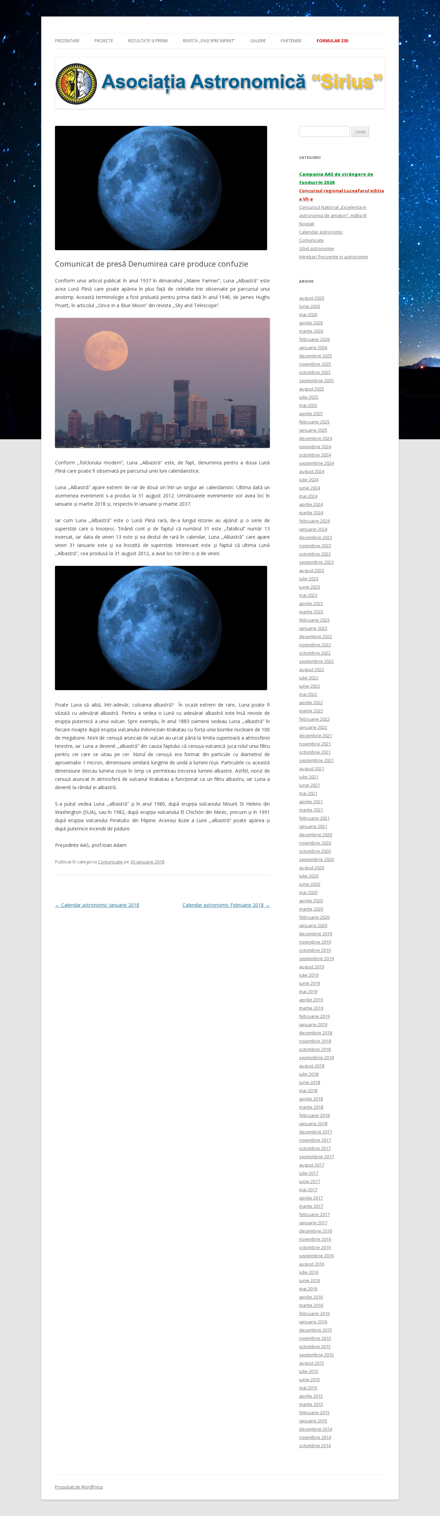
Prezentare (67, 41)
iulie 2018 (308, 1074)
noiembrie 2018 (315, 1041)
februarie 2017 (314, 1214)
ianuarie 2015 (313, 1421)
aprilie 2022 (311, 702)
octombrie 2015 (315, 1346)
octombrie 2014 (315, 1445)
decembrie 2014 (315, 1429)
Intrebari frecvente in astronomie (333, 257)
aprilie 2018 (311, 1099)
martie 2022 (311, 711)
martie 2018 (311, 1107)
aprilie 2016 (311, 1297)
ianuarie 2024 (313, 529)
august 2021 (311, 768)
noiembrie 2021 (315, 744)
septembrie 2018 (316, 1057)
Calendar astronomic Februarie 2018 (226, 905)
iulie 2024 (308, 479)
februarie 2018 (314, 1115)
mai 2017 (308, 1189)
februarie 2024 (314, 521)
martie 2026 (311, 331)
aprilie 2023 (311, 603)
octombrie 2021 (315, 752)
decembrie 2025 (315, 356)
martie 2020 (311, 909)
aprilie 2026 (311, 323)
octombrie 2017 (315, 1148)
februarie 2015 (314, 1412)
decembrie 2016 (315, 1231)
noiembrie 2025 (315, 364)
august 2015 (311, 1363)
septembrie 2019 (316, 958)
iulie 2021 (308, 777)
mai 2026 (308, 314)
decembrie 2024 (315, 438)
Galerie (258, 41)
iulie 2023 (308, 579)
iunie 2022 (309, 686)
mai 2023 (308, 595)
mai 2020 (308, 892)
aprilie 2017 (311, 1198)
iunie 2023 (309, 587)
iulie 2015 (308, 1371)
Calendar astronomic (321, 232)
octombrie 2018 (315, 1049)
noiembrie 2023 (315, 545)
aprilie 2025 (311, 413)
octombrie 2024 (315, 455)
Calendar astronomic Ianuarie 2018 (97, 905)
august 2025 (311, 389)
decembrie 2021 (315, 735)
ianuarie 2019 (313, 1024)
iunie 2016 (309, 1280)
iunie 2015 (309, 1379)
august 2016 (311, 1264)
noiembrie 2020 (315, 843)
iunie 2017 (309, 1181)
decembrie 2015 (315, 1330)
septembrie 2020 (316, 859)
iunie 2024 (309, 488)
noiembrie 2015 (315, 1338)
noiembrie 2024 (315, 446)
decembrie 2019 (315, 934)
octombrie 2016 (315, 1247)
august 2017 (311, 1165)
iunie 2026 (309, 306)
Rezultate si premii (148, 41)
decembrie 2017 (315, 1132)
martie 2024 (311, 512)
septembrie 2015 (316, 1355)
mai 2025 (308, 405)
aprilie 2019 (311, 1000)
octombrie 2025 (315, 372)
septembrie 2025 (316, 380)
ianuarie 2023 (313, 628)
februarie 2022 (314, 719)
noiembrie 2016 (315, 1239)
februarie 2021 (314, 818)
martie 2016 (311, 1305)
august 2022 (311, 669)
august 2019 (311, 967)
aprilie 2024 (311, 504)
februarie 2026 (314, 339)
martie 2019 (311, 1008)
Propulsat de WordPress (79, 1487)
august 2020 (311, 867)
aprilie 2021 (311, 801)
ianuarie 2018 (313, 1123)
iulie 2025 (308, 397)
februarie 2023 (314, 620)
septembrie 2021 (316, 760)
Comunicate (110, 862)
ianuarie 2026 (313, 347)
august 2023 (311, 570)
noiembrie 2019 (315, 942)
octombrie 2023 (315, 554)
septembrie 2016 (316, 1255)
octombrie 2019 (315, 950)
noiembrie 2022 (315, 645)
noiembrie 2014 (315, 1437)
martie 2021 (311, 810)
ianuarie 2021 (313, 826)
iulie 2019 (308, 975)
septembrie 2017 (316, 1156)
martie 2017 (311, 1206)
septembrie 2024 (316, 463)
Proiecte (104, 41)
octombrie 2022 (315, 653)
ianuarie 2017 (313, 1222)
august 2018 (311, 1066)
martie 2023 (311, 612)
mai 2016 (308, 1289)
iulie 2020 (308, 876)
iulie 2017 (308, 1173)
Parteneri (291, 41)
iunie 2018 (309, 1082)
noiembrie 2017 (315, 1140)
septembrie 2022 (316, 661)
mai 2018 (308, 1090)
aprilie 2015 (311, 1396)
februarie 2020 (314, 917)
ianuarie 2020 (313, 925)
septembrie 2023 (316, 562)
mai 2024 (308, 496)
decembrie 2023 (315, 537)
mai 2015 (308, 1388)
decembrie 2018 (315, 1033)
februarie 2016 (314, 1313)
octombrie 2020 (315, 851)
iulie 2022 (308, 678)
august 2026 (311, 298)
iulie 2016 (308, 1272)
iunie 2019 (309, 983)
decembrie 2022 (315, 636)
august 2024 (311, 471)
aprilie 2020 (311, 900)
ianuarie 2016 (313, 1322)
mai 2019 (308, 991)
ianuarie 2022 (313, 727)
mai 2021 (308, 793)
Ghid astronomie (316, 248)
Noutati (306, 224)
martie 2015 (311, 1404)
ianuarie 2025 (313, 430)
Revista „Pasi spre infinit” (209, 41)
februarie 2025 (314, 422)
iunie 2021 (309, 785)
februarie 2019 (314, 1016)
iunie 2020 (309, 884)
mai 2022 (308, 694)
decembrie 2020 (315, 834)
